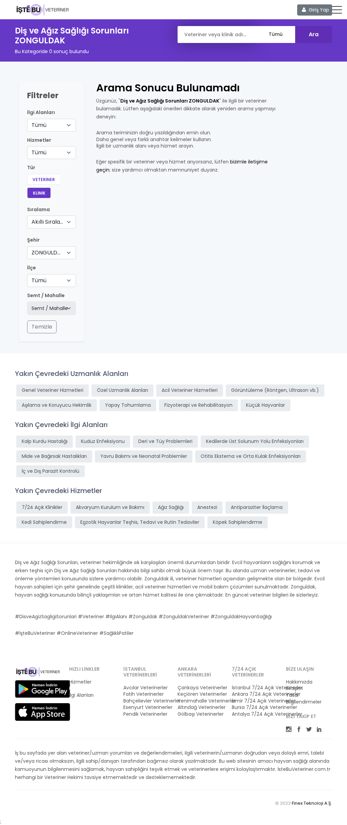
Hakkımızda (299, 682)
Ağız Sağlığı (171, 507)
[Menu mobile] (337, 11)
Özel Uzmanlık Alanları (122, 390)
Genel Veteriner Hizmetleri (52, 390)
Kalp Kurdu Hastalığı (44, 441)
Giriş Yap (318, 9)
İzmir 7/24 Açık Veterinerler (255, 701)
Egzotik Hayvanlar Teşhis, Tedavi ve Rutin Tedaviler (139, 522)
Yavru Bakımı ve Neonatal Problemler (143, 456)
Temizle (42, 327)
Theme (42, 9)
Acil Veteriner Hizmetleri (190, 390)
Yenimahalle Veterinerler (201, 701)
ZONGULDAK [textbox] (47, 253)
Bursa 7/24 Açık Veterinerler (255, 707)
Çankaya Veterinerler (201, 688)
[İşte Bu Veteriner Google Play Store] (42, 689)
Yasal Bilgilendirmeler (304, 698)
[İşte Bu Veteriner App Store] (42, 712)
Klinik (39, 193)
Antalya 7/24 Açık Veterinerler (255, 714)
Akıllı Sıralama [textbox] (47, 222)
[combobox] (51, 125)
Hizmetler (80, 682)
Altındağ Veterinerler (201, 707)
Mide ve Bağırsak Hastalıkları (54, 456)
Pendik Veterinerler (145, 714)
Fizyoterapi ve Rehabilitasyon (198, 405)
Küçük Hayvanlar (265, 405)
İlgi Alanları (41, 112)
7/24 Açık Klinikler (42, 507)
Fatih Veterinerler (143, 694)
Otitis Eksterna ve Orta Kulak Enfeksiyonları (251, 456)
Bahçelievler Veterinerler (146, 701)
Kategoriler (82, 688)
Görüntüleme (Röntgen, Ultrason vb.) (275, 390)
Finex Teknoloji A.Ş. (312, 803)
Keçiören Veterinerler (201, 694)
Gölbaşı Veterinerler (201, 714)
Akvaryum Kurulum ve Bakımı (110, 507)
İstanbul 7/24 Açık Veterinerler (255, 688)
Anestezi (207, 507)
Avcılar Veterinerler (145, 688)
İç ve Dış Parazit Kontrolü (50, 471)
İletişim (294, 688)
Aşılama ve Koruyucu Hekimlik (56, 405)
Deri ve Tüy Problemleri (165, 441)
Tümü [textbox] (39, 125)
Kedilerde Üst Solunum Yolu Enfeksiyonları (255, 441)
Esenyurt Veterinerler (146, 707)
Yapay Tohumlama (128, 405)
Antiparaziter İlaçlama (257, 507)
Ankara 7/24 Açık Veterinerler (255, 694)
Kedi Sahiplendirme (44, 522)
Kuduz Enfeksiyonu (103, 441)
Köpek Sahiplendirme (237, 522)
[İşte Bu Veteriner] (38, 672)
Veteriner (44, 179)
